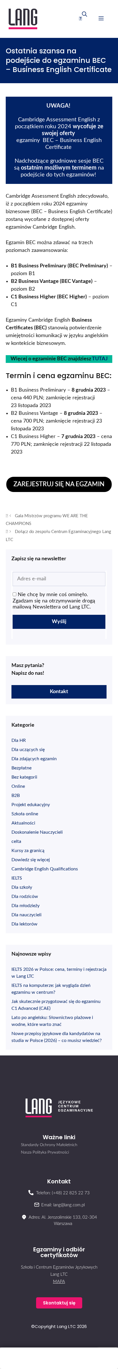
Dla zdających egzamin (34, 759)
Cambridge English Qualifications (44, 869)
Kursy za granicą (27, 850)
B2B (15, 795)
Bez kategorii (24, 777)
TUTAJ (100, 358)
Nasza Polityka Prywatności (45, 1152)
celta (16, 841)
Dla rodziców (24, 896)
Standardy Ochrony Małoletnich (49, 1145)
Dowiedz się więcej (30, 859)
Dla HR (18, 740)
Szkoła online (24, 814)
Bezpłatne (21, 768)
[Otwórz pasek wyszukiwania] (83, 19)
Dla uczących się (28, 749)
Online (18, 786)
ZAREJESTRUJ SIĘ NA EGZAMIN (59, 484)
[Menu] (101, 19)
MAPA (59, 1281)
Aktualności (23, 823)
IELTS (16, 878)
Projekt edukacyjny (30, 804)
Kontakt (59, 691)
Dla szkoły (21, 887)
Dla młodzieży (25, 905)
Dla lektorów (24, 924)
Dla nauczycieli (26, 915)
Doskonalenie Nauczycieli (37, 832)
